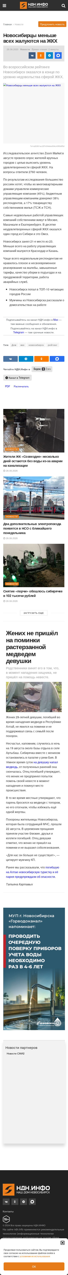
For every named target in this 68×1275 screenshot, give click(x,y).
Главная (7, 24)
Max (55, 319)
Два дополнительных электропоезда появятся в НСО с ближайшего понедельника (32, 528)
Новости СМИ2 (15, 1053)
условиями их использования (35, 1256)
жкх (22, 344)
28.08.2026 (11, 470)
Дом (14, 344)
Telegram (18, 332)
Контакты (8, 1211)
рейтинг (52, 344)
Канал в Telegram (19, 377)
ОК (34, 1266)
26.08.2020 (12, 49)
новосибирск (36, 344)
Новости (19, 24)
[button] (62, 1243)
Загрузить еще (34, 612)
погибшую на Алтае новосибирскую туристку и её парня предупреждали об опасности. (32, 872)
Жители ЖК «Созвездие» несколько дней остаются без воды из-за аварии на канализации (33, 461)
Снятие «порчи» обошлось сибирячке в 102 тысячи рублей (33, 593)
